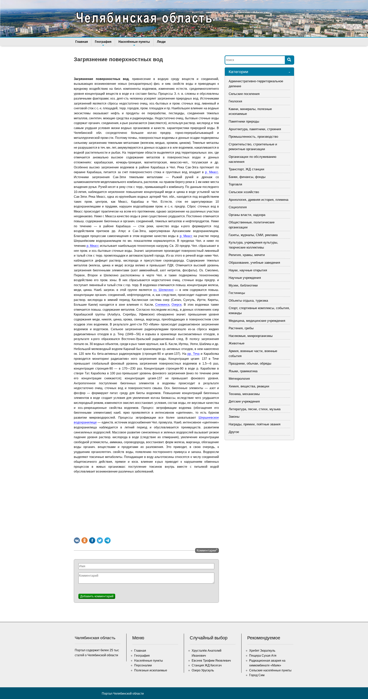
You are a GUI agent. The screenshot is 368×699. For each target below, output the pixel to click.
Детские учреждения (244, 401)
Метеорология (239, 378)
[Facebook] (92, 540)
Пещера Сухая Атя (262, 655)
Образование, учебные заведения (254, 262)
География (103, 41)
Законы (234, 416)
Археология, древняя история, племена (258, 200)
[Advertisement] (146, 505)
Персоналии (143, 665)
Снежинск (162, 304)
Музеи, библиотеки (243, 285)
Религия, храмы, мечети (247, 255)
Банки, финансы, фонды (247, 177)
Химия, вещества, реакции (249, 386)
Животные (236, 343)
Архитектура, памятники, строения (255, 129)
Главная (81, 41)
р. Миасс (211, 172)
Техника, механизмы (244, 394)
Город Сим (256, 675)
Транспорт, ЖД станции (246, 169)
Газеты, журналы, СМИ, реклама (253, 235)
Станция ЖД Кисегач (207, 665)
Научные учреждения (245, 278)
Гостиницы (237, 293)
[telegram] (107, 540)
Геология (235, 101)
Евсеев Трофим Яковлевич (211, 660)
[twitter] (100, 540)
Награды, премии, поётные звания (254, 424)
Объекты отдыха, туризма (248, 300)
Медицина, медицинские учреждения (257, 321)
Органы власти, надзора (247, 215)
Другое (234, 432)
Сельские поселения (244, 94)
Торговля (235, 184)
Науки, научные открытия (248, 270)
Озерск (177, 304)
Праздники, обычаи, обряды (250, 363)
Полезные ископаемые (150, 670)
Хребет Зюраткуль (262, 650)
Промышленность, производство (253, 136)
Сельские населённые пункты (270, 670)
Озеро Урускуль (203, 670)
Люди (161, 41)
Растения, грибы (241, 328)
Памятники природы (244, 121)
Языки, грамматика (243, 371)
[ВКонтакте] (77, 540)
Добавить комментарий (96, 596)
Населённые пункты (134, 41)
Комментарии (207, 550)
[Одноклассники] (84, 540)
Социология (238, 207)
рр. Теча (193, 353)
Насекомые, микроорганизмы (251, 336)
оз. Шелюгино (163, 289)
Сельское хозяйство (244, 192)
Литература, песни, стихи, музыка (254, 409)
